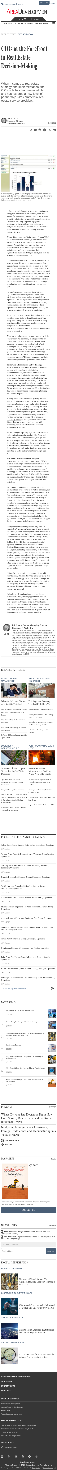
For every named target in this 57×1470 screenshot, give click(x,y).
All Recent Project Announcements (14, 989)
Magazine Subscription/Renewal (16, 1377)
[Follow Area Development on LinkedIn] (3, 1457)
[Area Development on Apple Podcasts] (23, 1457)
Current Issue (8, 1386)
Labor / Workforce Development (12, 1407)
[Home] (16, 1457)
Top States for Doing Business (11, 1436)
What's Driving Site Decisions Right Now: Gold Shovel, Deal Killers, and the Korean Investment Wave (27, 1118)
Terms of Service (48, 1468)
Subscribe (44, 3)
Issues (53, 1159)
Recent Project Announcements (11, 1414)
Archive (52, 1225)
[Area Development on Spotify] (30, 1457)
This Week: (28, 1238)
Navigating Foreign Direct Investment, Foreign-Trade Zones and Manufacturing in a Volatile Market (28, 1130)
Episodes (52, 1107)
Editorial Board (42, 23)
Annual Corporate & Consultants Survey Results (17, 1429)
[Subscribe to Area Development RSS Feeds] (9, 1457)
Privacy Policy (36, 1468)
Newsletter (6, 1381)
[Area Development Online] (27, 1462)
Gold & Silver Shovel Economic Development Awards (19, 1425)
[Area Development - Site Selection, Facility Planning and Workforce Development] (28, 11)
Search (37, 19)
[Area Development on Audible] (36, 1457)
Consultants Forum (9, 4)
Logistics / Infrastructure (10, 747)
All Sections (54, 24)
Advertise (21, 4)
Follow (20, 19)
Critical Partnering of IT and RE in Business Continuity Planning (25, 418)
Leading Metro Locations (9, 1432)
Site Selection (25, 34)
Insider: (25, 1233)
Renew (52, 3)
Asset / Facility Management (9, 680)
